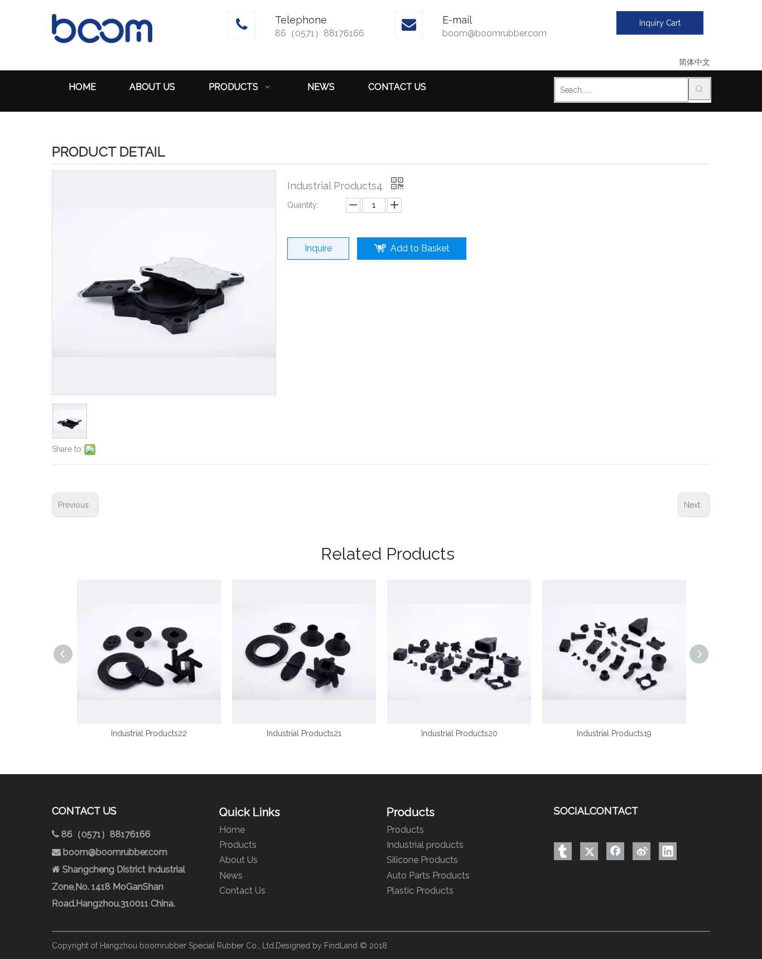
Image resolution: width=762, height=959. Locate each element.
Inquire (318, 248)
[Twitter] (589, 851)
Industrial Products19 (607, 733)
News (231, 875)
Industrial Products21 (296, 733)
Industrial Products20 (452, 733)
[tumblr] (563, 851)
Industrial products (425, 844)
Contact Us (242, 890)
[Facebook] (615, 851)
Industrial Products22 (142, 733)
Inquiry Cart (660, 22)
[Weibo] (641, 851)
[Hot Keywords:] (699, 89)
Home (232, 829)
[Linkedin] (668, 851)
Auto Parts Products (428, 875)
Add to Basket (420, 248)
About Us (238, 860)
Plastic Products (420, 890)
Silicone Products (422, 860)
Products (238, 844)
